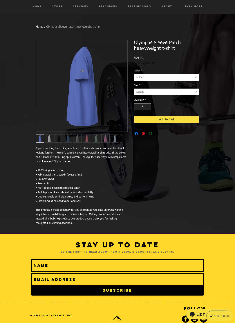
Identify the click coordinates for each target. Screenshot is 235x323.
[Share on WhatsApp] (150, 133)
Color (138, 70)
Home (39, 26)
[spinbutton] (142, 107)
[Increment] (148, 107)
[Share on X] (157, 133)
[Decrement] (137, 107)
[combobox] (166, 77)
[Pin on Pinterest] (143, 133)
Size (137, 85)
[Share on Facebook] (136, 133)
